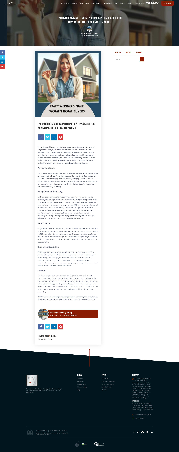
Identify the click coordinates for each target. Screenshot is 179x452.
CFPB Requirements (108, 384)
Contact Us (105, 378)
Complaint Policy (107, 387)
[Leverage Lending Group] (11, 3)
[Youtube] (142, 432)
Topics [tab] (128, 52)
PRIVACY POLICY (41, 430)
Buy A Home (65, 3)
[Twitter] (138, 432)
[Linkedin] (152, 432)
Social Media (108, 3)
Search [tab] (118, 52)
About (129, 3)
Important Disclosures (108, 381)
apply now (167, 3)
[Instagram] (147, 432)
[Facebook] (133, 432)
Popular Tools (118, 3)
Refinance (74, 3)
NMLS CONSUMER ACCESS (58, 430)
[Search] (142, 59)
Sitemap (104, 390)
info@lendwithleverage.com (143, 414)
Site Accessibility (82, 387)
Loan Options (95, 3)
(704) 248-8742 (152, 3)
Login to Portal (139, 3)
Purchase (80, 378)
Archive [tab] (139, 52)
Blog (78, 390)
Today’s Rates (84, 3)
